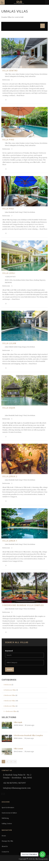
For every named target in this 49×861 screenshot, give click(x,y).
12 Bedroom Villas (10, 690)
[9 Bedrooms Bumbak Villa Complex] (7, 739)
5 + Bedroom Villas (10, 711)
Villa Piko (8, 139)
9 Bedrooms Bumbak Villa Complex (23, 605)
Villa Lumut (18, 749)
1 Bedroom (7, 685)
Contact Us (5, 852)
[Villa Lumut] (7, 752)
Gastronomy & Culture (9, 813)
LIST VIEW (42, 25)
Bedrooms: (6, 80)
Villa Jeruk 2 (9, 476)
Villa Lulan (9, 343)
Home (4, 836)
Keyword (9, 651)
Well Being (5, 818)
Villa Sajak (8, 408)
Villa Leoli (8, 273)
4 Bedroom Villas (9, 706)
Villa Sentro (10, 70)
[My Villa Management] (25, 2)
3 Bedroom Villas (9, 701)
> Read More (20, 95)
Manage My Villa (7, 841)
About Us (5, 846)
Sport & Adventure (8, 807)
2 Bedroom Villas (9, 695)
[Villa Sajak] (7, 726)
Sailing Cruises (7, 823)
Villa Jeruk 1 (9, 540)
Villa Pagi (8, 208)
